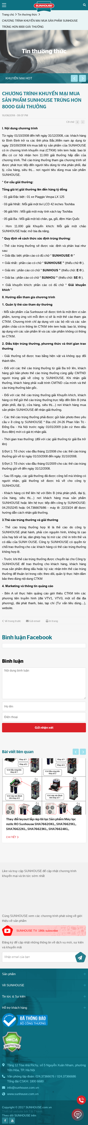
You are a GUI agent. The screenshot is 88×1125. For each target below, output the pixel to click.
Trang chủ (8, 14)
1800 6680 (37, 1081)
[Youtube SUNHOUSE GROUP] (12, 1122)
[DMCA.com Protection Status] (12, 1051)
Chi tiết (11, 837)
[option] (35, 78)
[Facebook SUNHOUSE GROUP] (5, 1122)
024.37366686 (66, 1076)
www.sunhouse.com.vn (22, 1094)
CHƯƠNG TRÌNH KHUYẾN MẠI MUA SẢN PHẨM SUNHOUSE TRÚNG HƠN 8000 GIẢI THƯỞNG (40, 23)
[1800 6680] (81, 1100)
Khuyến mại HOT (19, 78)
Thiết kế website (12, 1111)
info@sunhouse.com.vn (23, 1087)
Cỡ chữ (70, 122)
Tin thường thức (27, 14)
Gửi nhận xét (44, 727)
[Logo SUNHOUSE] (44, 11)
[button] (74, 78)
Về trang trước (13, 621)
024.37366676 (44, 1076)
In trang (53, 621)
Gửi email (34, 621)
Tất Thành (35, 1111)
